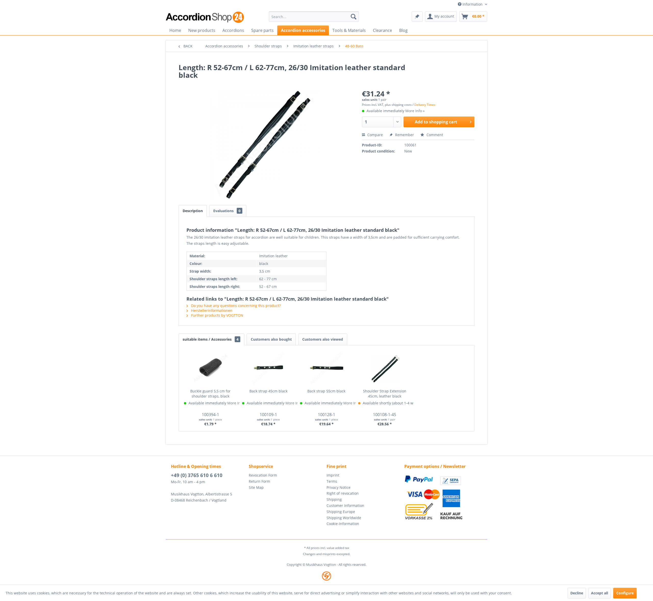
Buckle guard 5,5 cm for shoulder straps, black (210, 394)
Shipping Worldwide (343, 517)
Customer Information (345, 505)
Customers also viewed (322, 339)
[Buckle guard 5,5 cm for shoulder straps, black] (210, 368)
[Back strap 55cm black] (326, 368)
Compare (374, 134)
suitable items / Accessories (210, 339)
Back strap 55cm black (326, 391)
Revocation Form (263, 475)
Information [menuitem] (472, 4)
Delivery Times (424, 105)
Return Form (259, 481)
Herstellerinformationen (211, 310)
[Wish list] (417, 16)
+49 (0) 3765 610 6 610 (196, 475)
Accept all (599, 593)
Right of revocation (342, 493)
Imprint (332, 475)
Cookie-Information (342, 523)
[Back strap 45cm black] (268, 368)
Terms (331, 481)
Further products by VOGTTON (216, 315)
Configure (625, 593)
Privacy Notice (338, 487)
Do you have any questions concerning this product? (235, 305)
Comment (434, 134)
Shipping (334, 499)
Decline (576, 593)
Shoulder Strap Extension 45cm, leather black (384, 394)
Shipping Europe (340, 511)
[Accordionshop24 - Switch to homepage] (205, 17)
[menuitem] (314, 16)
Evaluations (227, 210)
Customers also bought (271, 339)
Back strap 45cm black (268, 391)
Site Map (256, 487)
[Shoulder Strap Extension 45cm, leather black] (384, 368)
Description (193, 210)
